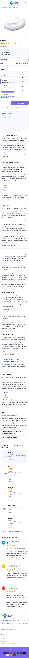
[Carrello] (25, 2)
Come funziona (5, 121)
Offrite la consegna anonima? (10, 437)
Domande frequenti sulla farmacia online (10, 643)
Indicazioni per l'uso (6, 123)
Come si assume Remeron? (9, 415)
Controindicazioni (5, 125)
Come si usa (4, 119)
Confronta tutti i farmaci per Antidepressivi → (14, 531)
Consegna (3, 641)
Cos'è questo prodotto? (7, 115)
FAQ (3, 129)
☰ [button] (3, 3)
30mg (2, 69)
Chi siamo (3, 638)
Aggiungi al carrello (21, 103)
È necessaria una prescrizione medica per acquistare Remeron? (12, 432)
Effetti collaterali (5, 127)
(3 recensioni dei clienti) (16, 43)
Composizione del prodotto (8, 117)
